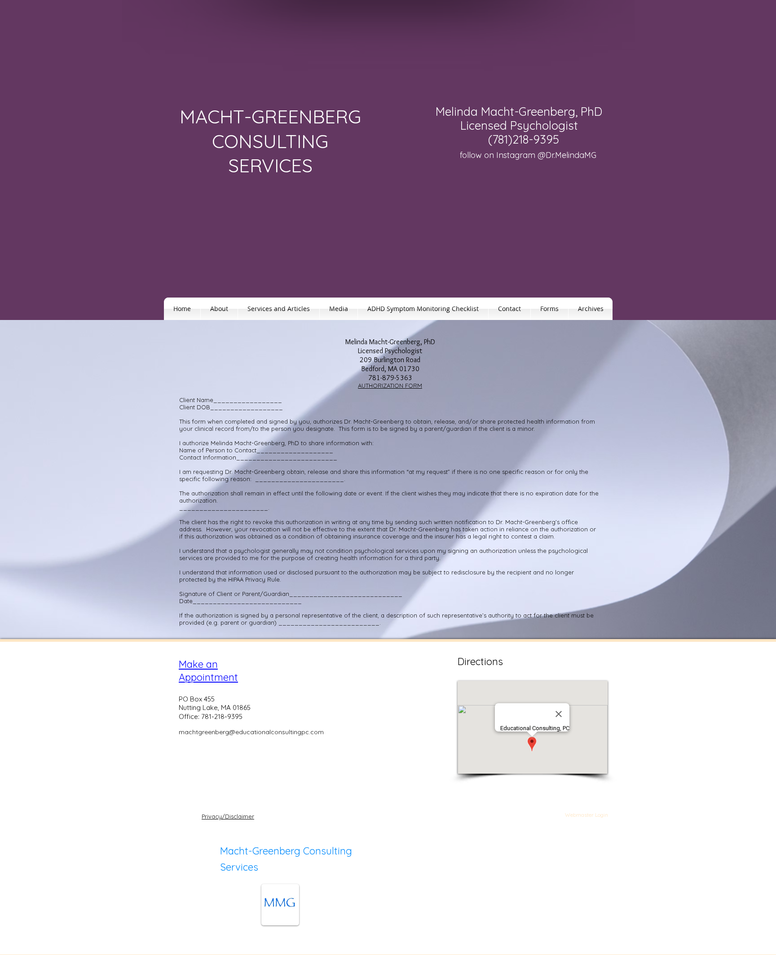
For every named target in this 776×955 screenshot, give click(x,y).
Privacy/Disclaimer (228, 816)
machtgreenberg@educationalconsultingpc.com (251, 732)
